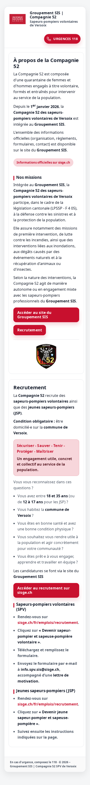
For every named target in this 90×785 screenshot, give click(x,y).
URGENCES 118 (65, 39)
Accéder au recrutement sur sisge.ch (43, 590)
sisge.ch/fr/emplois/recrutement (48, 622)
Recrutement (29, 330)
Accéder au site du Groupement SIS (34, 314)
